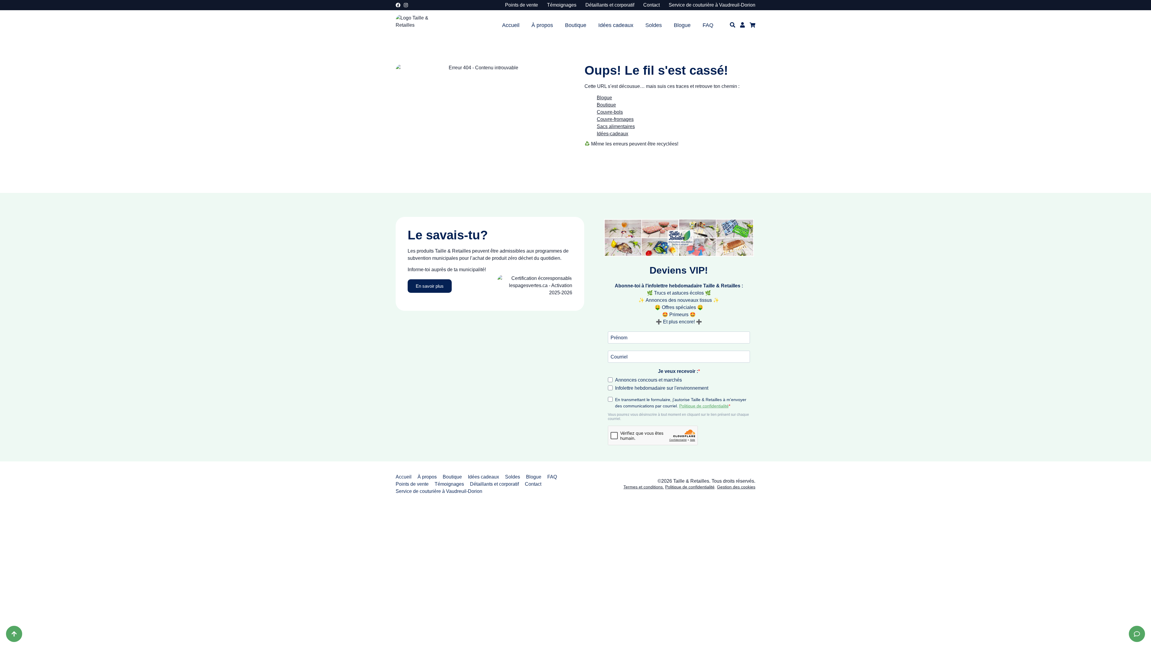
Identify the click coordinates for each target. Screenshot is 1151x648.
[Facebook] (398, 5)
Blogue (682, 25)
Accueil (510, 25)
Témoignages (561, 5)
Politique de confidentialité (690, 486)
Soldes (653, 25)
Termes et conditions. (643, 486)
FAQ (708, 25)
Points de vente (521, 5)
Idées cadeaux (615, 25)
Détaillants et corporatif (609, 5)
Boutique (575, 25)
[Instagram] (405, 5)
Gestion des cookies (736, 486)
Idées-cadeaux (612, 133)
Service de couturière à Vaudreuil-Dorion (712, 5)
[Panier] (752, 25)
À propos (542, 25)
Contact (651, 5)
